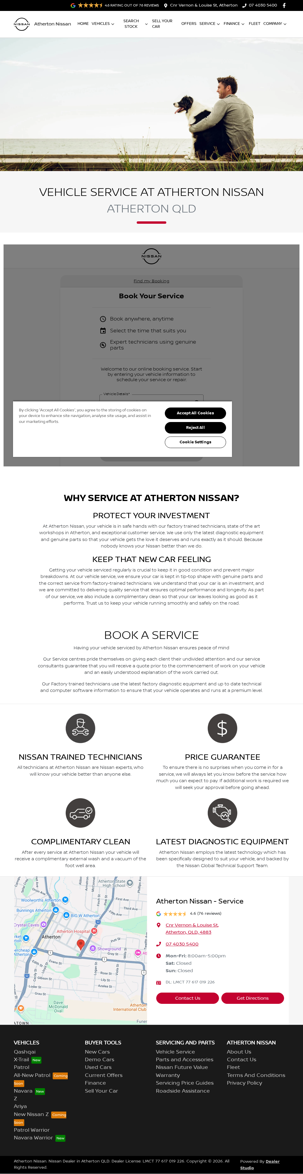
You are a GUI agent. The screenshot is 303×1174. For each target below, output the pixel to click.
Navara (23, 1091)
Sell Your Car (162, 24)
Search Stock (131, 24)
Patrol (21, 1067)
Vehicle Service (175, 1052)
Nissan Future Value (182, 1067)
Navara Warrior (33, 1138)
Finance (232, 23)
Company (272, 23)
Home (83, 23)
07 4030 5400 (263, 5)
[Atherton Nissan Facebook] (285, 5)
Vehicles (101, 23)
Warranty (168, 1075)
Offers (188, 23)
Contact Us (187, 998)
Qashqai (25, 1052)
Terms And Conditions (256, 1075)
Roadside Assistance (183, 1091)
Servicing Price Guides (185, 1083)
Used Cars (98, 1067)
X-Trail (21, 1060)
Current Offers (104, 1075)
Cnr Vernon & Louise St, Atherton (204, 5)
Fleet (254, 23)
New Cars (97, 1052)
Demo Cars (99, 1060)
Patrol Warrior (32, 1130)
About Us (239, 1052)
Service (207, 23)
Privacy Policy (244, 1083)
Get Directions (253, 998)
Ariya (20, 1106)
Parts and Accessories (184, 1060)
